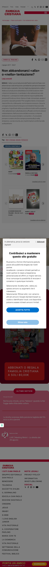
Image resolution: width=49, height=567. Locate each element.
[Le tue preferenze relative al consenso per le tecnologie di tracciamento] (2, 425)
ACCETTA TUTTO (22, 310)
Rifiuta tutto (22, 322)
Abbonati (40, 242)
